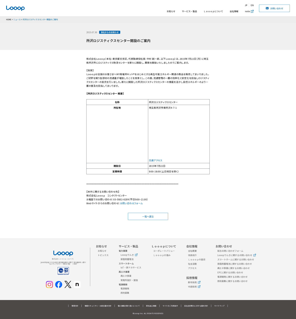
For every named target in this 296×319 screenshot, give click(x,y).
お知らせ (171, 11)
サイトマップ (219, 305)
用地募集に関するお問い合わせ (232, 281)
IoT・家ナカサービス (131, 267)
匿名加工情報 (151, 305)
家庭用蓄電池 (127, 259)
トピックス (103, 255)
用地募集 (125, 292)
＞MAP (74, 264)
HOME (8, 19)
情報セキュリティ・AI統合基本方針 (98, 305)
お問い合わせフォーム (131, 203)
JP (246, 5)
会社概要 (192, 250)
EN (252, 5)
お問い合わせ (276, 8)
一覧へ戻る (148, 216)
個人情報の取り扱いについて (129, 305)
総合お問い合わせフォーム (230, 250)
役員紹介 (192, 255)
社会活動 (192, 263)
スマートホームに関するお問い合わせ (235, 259)
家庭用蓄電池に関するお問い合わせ (234, 263)
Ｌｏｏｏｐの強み (162, 255)
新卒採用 (192, 282)
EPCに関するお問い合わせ (230, 272)
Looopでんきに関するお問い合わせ (234, 255)
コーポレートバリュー (164, 250)
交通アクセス (155, 160)
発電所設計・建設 (129, 280)
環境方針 (75, 305)
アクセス (192, 268)
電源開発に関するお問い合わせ (232, 276)
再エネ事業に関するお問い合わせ (233, 268)
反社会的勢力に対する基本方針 (196, 305)
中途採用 (192, 286)
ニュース (17, 19)
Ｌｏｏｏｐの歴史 (196, 259)
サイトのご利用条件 (170, 305)
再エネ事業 (126, 275)
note (247, 11)
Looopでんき (127, 254)
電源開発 (125, 288)
